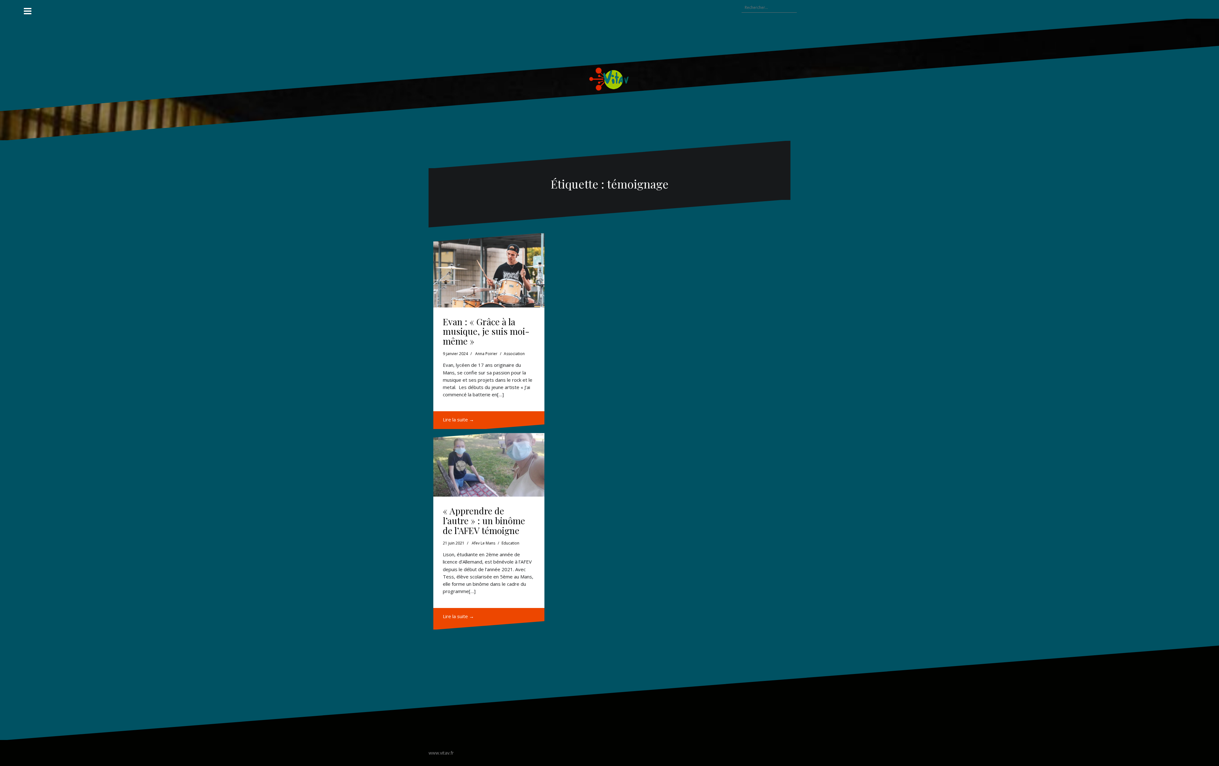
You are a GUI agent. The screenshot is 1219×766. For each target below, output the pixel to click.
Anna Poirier (486, 353)
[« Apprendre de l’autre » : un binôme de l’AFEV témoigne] (488, 463)
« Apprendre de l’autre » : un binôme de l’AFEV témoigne (484, 520)
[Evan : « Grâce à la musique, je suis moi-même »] (488, 270)
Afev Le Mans (483, 543)
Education (510, 543)
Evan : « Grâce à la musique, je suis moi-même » (486, 331)
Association (514, 353)
